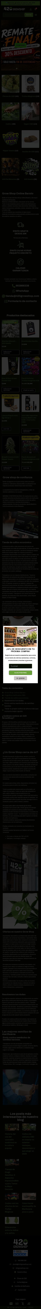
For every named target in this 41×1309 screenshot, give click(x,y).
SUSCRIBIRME (20, 673)
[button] (35, 629)
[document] (20, 654)
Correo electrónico (17, 662)
